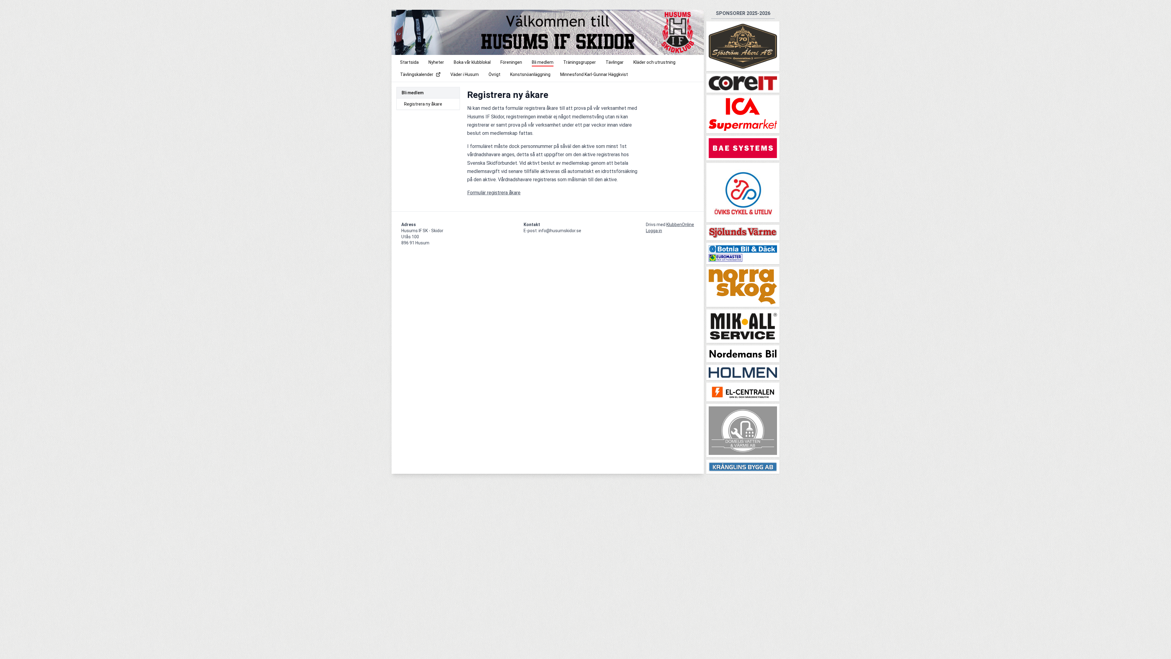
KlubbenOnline (680, 224)
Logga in (654, 230)
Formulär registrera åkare (494, 193)
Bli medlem (413, 92)
